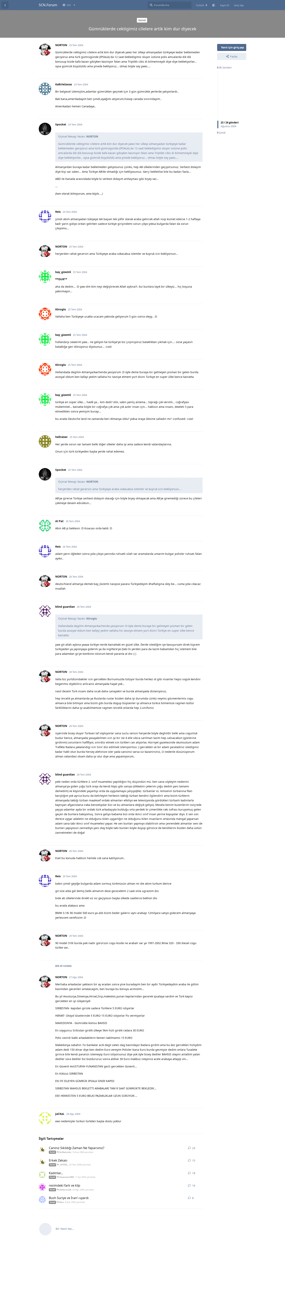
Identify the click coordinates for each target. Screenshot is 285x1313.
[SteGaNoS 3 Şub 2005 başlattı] (42, 1199)
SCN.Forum (48, 5)
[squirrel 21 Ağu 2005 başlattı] (42, 1187)
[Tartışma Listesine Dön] (5, 5)
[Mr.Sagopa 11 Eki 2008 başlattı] (42, 1149)
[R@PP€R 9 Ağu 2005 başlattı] (42, 1174)
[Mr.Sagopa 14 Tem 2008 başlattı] (42, 1162)
